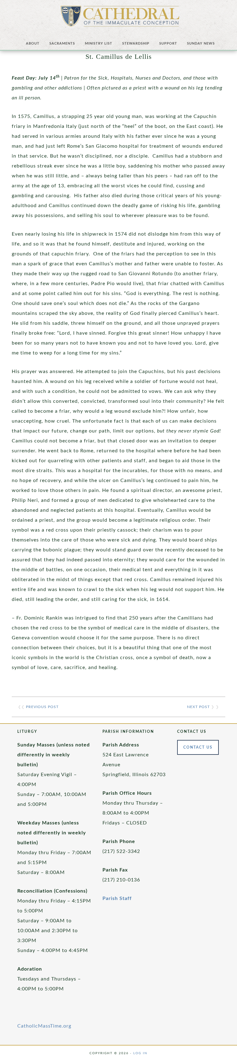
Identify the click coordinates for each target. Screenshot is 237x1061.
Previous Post (42, 707)
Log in (140, 1053)
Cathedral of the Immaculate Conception (120, 18)
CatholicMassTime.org (44, 1026)
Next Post (198, 707)
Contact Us (198, 747)
